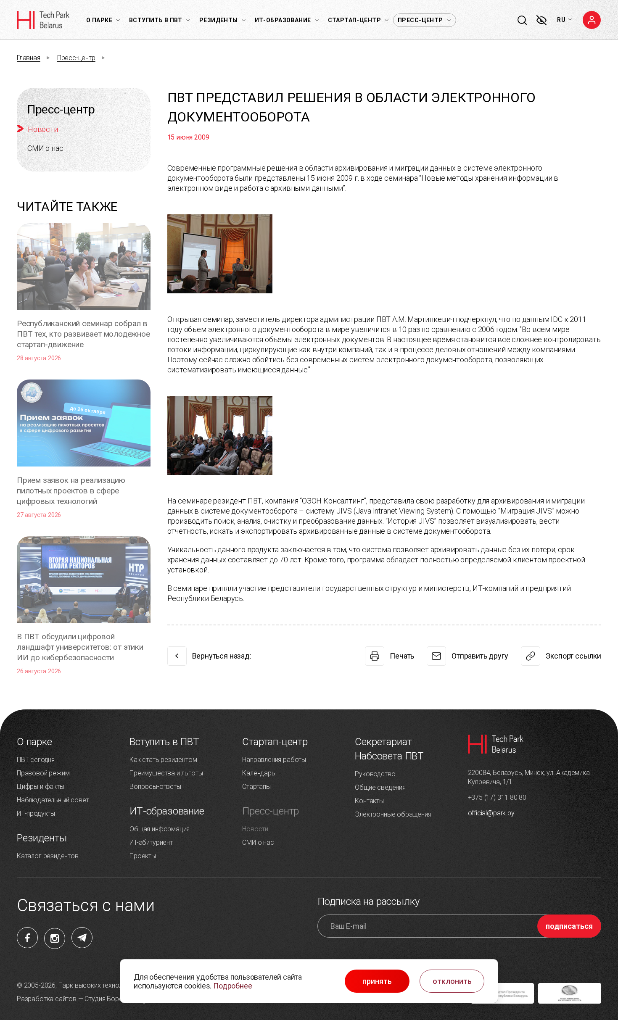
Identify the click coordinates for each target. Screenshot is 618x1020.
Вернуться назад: (221, 655)
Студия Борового (111, 999)
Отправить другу (480, 655)
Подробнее (232, 985)
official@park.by (491, 813)
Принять (377, 981)
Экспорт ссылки (573, 655)
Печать (402, 655)
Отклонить (452, 981)
